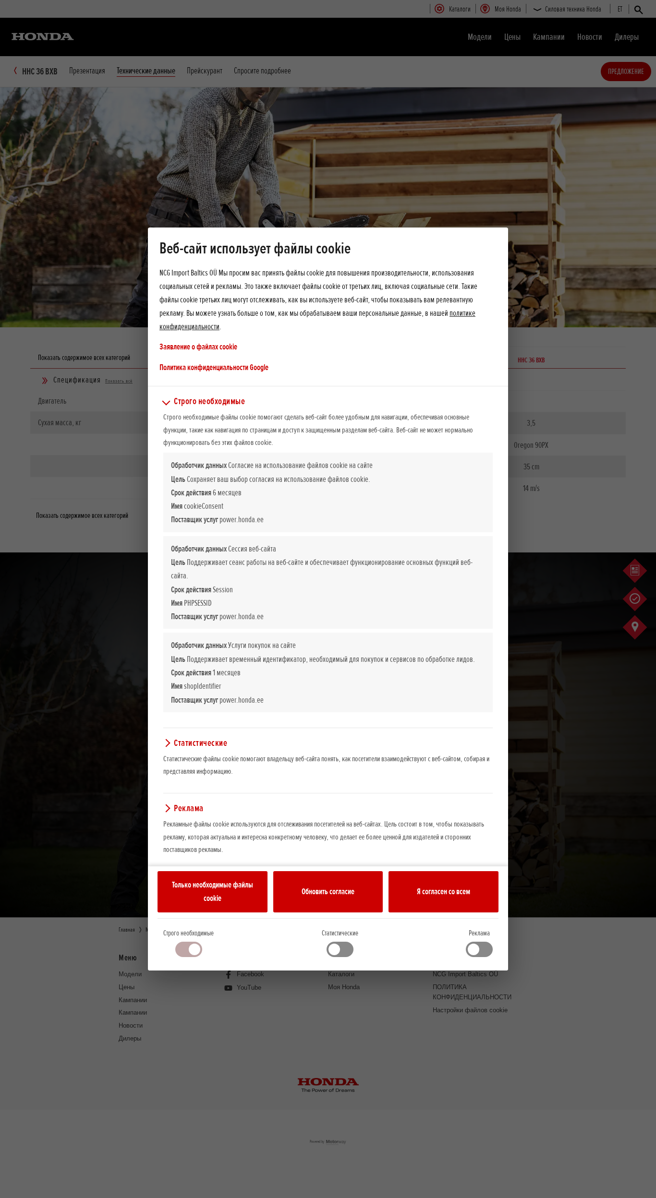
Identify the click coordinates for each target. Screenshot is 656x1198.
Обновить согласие (328, 891)
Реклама (479, 933)
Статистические (340, 933)
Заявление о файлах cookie (198, 346)
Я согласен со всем (443, 891)
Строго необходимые (188, 933)
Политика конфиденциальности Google (213, 366)
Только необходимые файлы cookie (212, 891)
